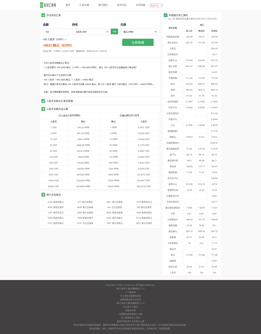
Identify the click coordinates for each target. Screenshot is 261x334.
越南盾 (173, 260)
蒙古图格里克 (172, 148)
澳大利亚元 (173, 42)
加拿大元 (173, 60)
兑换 (123, 24)
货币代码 (122, 5)
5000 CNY (53, 174)
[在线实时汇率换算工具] (49, 5)
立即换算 (138, 42)
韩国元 (173, 136)
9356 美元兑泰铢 (85, 212)
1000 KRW (113, 168)
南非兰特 (173, 266)
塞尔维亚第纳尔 (172, 207)
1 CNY (53, 127)
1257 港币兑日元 (56, 212)
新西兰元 (173, 184)
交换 (114, 31)
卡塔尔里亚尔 (172, 201)
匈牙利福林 (173, 101)
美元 (173, 254)
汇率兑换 (84, 5)
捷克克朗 (173, 71)
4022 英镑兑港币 (56, 207)
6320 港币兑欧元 (115, 217)
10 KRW (113, 139)
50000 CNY (53, 186)
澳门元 (173, 154)
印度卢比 (173, 119)
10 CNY (53, 139)
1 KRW (113, 127)
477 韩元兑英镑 (85, 201)
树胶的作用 (130, 310)
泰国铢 (173, 237)
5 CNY (53, 133)
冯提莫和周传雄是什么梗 (130, 313)
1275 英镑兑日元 (144, 201)
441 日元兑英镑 (114, 207)
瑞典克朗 (173, 225)
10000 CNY (53, 180)
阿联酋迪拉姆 (172, 36)
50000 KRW (113, 186)
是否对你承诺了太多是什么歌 (130, 321)
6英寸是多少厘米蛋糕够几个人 (130, 288)
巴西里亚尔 (173, 54)
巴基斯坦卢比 (172, 195)
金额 (46, 24)
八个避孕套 (130, 292)
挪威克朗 (173, 172)
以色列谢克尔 (172, 113)
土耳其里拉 (173, 242)
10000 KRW (113, 180)
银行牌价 (103, 5)
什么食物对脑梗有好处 (130, 295)
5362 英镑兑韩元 (56, 217)
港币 (173, 95)
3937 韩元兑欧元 (115, 223)
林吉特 (173, 166)
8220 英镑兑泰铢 (115, 212)
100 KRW (113, 156)
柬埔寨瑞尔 (173, 130)
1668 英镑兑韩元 (144, 212)
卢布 (173, 213)
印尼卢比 (173, 107)
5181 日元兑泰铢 (85, 223)
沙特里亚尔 (173, 219)
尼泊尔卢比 (173, 178)
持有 (75, 24)
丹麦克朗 (173, 77)
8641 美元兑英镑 (115, 201)
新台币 (173, 248)
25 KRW (113, 145)
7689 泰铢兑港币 (85, 217)
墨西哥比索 (173, 160)
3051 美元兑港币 (144, 223)
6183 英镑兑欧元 (56, 201)
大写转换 (140, 5)
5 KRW (113, 133)
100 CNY (53, 156)
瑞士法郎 (173, 66)
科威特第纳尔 (172, 142)
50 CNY (53, 150)
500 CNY (53, 162)
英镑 (173, 89)
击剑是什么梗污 (130, 306)
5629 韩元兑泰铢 (85, 207)
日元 (173, 125)
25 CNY (53, 145)
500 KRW (113, 162)
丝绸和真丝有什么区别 (130, 299)
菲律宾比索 (173, 189)
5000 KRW (113, 174)
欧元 (173, 83)
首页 (68, 5)
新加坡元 (173, 231)
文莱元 (173, 48)
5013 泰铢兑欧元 (144, 217)
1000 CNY (53, 168)
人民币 (173, 272)
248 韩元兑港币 (144, 207)
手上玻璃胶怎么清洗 (130, 317)
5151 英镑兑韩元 (56, 223)
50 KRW (113, 150)
